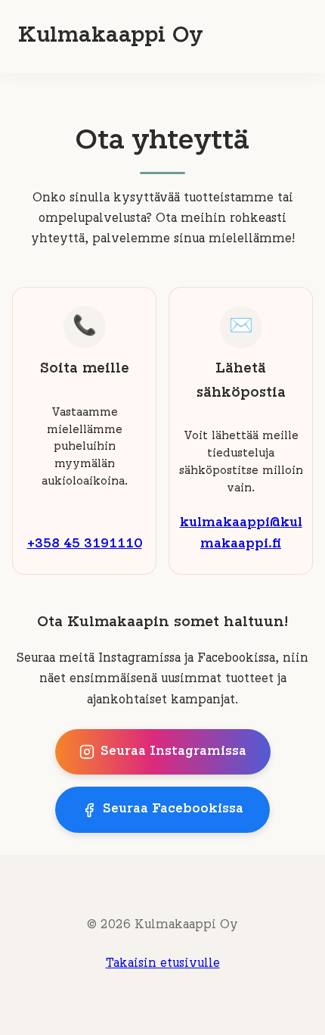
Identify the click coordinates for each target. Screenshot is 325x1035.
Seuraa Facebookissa (173, 809)
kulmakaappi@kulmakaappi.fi (241, 533)
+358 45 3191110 (84, 544)
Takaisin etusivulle (163, 964)
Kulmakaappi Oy (110, 36)
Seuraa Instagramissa (173, 751)
